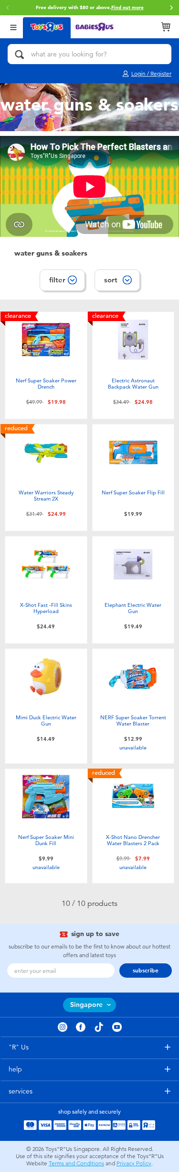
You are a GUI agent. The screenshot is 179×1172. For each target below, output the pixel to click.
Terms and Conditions (76, 1163)
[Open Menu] (13, 27)
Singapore (86, 1005)
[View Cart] (165, 27)
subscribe (145, 970)
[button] (171, 7)
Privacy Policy (133, 1163)
